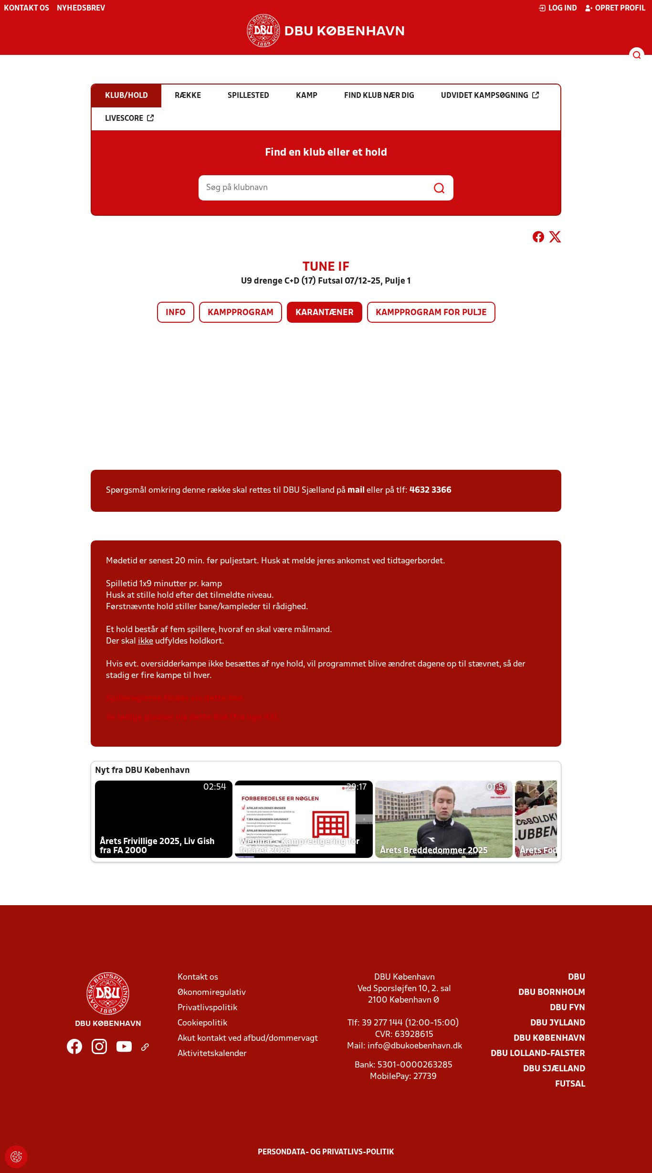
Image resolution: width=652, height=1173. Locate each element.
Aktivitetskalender (212, 1054)
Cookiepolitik (202, 1023)
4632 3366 (431, 490)
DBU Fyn (567, 1008)
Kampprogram (240, 313)
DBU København (549, 1039)
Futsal (570, 1084)
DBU (576, 977)
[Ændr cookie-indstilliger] (16, 1156)
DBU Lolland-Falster (538, 1054)
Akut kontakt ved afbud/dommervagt (248, 1039)
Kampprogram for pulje (431, 313)
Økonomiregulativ (212, 993)
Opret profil (620, 8)
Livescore (124, 119)
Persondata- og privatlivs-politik (326, 1152)
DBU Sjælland (554, 1069)
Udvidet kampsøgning (484, 96)
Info (176, 313)
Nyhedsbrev (81, 8)
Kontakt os (26, 8)
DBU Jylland (557, 1023)
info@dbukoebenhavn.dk (415, 1046)
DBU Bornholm (551, 993)
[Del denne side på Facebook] (538, 238)
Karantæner (324, 313)
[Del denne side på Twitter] (555, 238)
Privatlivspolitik (207, 1008)
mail (356, 490)
